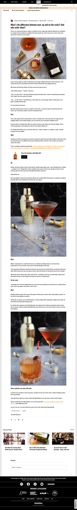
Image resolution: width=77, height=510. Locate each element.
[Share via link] (22, 419)
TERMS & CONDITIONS (31, 498)
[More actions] (65, 21)
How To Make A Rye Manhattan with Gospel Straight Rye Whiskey (38, 448)
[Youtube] (41, 484)
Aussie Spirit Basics (33, 10)
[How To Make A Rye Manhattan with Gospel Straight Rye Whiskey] (38, 439)
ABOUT (23, 498)
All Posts (6, 10)
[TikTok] (35, 484)
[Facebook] (28, 484)
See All (72, 429)
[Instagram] (21, 484)
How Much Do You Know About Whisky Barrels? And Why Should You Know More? (13, 448)
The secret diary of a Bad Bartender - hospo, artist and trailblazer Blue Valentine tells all (63, 448)
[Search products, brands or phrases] (73, 5)
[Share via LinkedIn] (18, 419)
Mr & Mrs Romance (18, 10)
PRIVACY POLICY (40, 498)
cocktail (24, 411)
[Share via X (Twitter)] (15, 419)
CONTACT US (47, 498)
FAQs (52, 498)
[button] (72, 2)
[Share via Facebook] (11, 419)
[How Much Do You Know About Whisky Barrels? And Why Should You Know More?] (14, 439)
